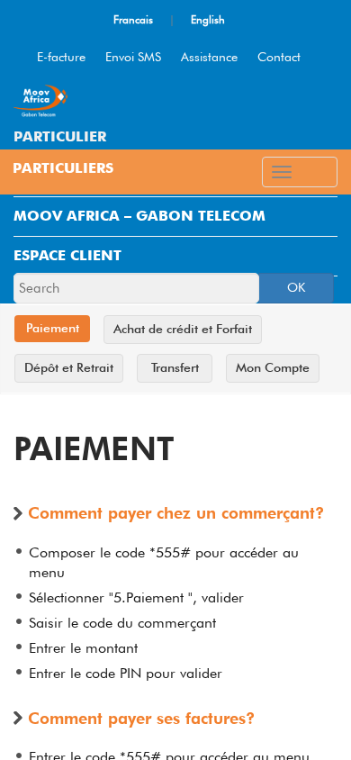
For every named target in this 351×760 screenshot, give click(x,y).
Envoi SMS (133, 57)
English (208, 19)
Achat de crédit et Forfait (182, 328)
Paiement (52, 328)
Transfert (175, 367)
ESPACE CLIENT (68, 255)
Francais (133, 19)
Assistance (209, 57)
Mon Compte (273, 367)
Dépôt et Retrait (68, 367)
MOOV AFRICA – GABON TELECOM (140, 215)
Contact (279, 57)
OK (296, 287)
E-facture (61, 57)
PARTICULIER (60, 136)
